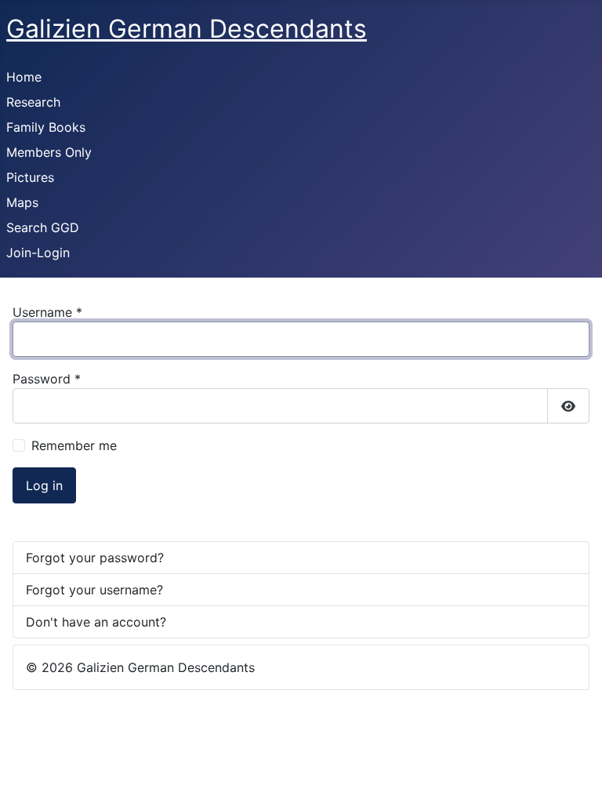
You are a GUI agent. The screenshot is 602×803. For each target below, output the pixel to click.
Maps (22, 202)
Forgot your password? (95, 557)
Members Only (49, 152)
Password (47, 379)
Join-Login (38, 252)
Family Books (45, 127)
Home (24, 77)
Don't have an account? (96, 622)
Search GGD (42, 227)
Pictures (30, 177)
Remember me (74, 445)
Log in (44, 485)
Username (47, 312)
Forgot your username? (94, 590)
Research (33, 102)
